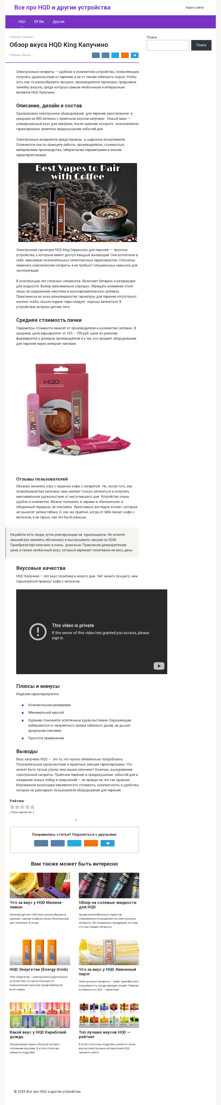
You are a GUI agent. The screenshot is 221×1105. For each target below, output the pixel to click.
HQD (21, 22)
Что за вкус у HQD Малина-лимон (36, 904)
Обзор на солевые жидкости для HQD (107, 904)
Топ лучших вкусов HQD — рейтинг (104, 1034)
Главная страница (21, 37)
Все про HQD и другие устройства (62, 7)
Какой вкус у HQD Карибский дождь (38, 1034)
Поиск (152, 37)
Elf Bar (39, 22)
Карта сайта (195, 7)
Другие (59, 22)
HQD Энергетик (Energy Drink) (39, 969)
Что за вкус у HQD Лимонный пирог (107, 971)
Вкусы (26, 55)
